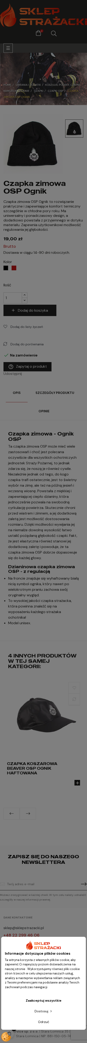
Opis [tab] (17, 393)
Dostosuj (42, 1011)
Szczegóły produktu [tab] (54, 393)
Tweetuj (33, 373)
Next (28, 813)
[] (77, 783)
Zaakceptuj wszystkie (43, 1000)
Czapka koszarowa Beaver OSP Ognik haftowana (32, 768)
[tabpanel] (43, 738)
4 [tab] (50, 823)
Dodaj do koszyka (33, 310)
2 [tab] (41, 823)
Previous (11, 813)
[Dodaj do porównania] (74, 699)
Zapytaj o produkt (27, 367)
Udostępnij (26, 373)
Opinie (44, 411)
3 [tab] (46, 823)
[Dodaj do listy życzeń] (74, 688)
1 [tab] (36, 823)
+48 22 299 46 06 (21, 935)
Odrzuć (43, 1022)
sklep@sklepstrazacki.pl (23, 927)
